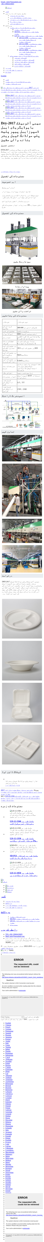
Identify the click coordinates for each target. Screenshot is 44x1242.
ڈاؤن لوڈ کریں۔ (12, 785)
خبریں (8, 68)
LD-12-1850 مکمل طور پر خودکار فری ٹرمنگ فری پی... (23, 874)
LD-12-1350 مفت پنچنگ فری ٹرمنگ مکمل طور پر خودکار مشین (30, 40)
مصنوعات (14, 925)
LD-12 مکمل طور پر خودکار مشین (28, 36)
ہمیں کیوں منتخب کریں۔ (21, 18)
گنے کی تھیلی (20, 58)
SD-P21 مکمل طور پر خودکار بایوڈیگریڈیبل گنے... (24, 857)
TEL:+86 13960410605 (13, 934)
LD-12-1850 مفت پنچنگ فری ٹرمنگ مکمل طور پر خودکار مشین (30, 52)
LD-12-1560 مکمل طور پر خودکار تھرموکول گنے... (22, 822)
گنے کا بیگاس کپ (21, 64)
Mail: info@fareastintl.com (14, 936)
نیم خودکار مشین (22, 30)
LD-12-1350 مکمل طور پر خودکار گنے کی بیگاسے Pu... (24, 839)
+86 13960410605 (7, 4)
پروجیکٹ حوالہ (17, 24)
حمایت (8, 72)
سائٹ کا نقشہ (7, 948)
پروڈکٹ (8, 903)
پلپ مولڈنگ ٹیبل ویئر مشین (22, 28)
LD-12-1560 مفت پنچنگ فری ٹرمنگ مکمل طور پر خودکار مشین (30, 46)
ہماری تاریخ (16, 22)
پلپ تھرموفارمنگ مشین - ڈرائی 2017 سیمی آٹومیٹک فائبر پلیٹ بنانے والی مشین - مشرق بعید (21, 792)
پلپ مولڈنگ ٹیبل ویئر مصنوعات (24, 56)
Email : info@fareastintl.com (11, 2)
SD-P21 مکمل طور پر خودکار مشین (24, 919)
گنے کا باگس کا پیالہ (24, 62)
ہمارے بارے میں (17, 15)
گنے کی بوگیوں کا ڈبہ (24, 60)
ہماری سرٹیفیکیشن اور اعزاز (23, 20)
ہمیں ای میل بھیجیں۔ (10, 171)
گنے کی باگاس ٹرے (22, 66)
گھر (7, 11)
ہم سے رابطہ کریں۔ (14, 70)
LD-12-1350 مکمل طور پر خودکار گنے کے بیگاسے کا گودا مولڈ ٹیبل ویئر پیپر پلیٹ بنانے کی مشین (20, 798)
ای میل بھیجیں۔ (8, 952)
